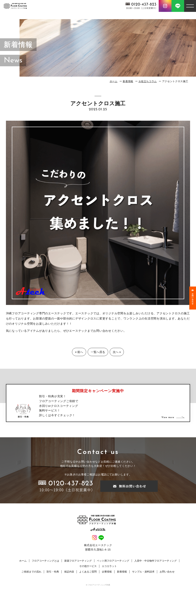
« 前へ (79, 352)
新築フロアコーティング (78, 560)
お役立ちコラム (148, 81)
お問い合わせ (167, 571)
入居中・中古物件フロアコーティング (155, 560)
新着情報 (128, 81)
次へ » (117, 352)
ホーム (114, 81)
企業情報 (107, 571)
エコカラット (109, 566)
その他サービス (88, 566)
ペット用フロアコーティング (113, 560)
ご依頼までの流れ (31, 571)
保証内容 (69, 571)
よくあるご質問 (88, 571)
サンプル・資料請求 (143, 571)
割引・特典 (53, 571)
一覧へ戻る (98, 352)
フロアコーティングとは (45, 560)
